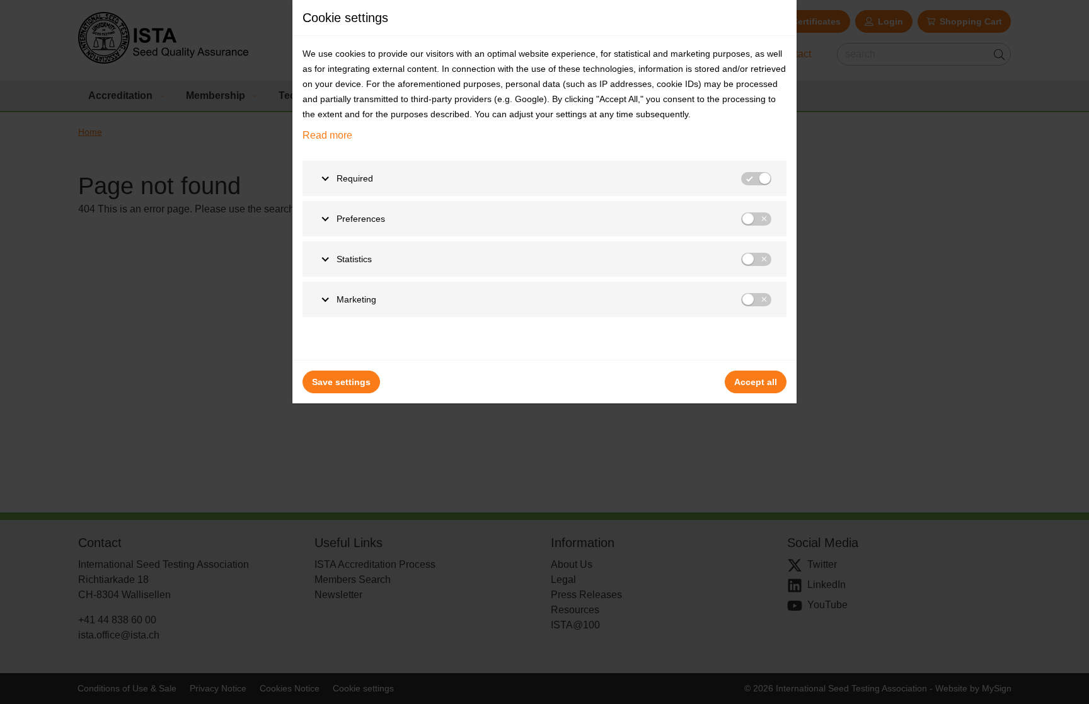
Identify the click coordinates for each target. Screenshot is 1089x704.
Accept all (755, 382)
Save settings (341, 382)
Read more (327, 135)
